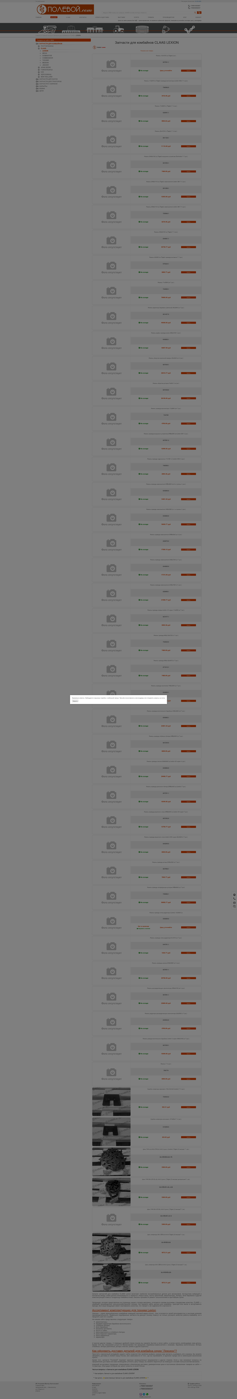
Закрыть (75, 701)
